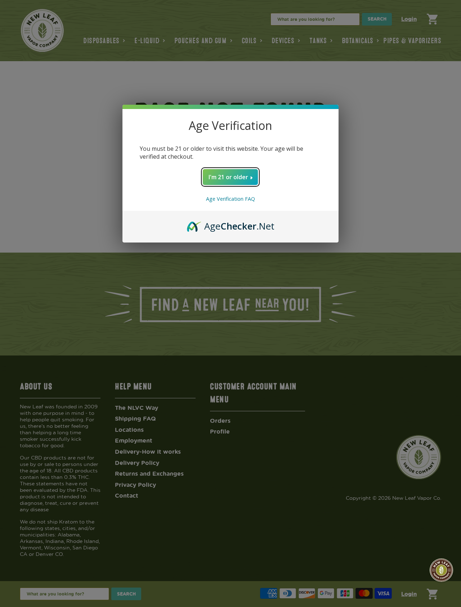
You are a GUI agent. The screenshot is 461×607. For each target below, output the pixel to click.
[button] (441, 570)
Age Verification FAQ (230, 198)
